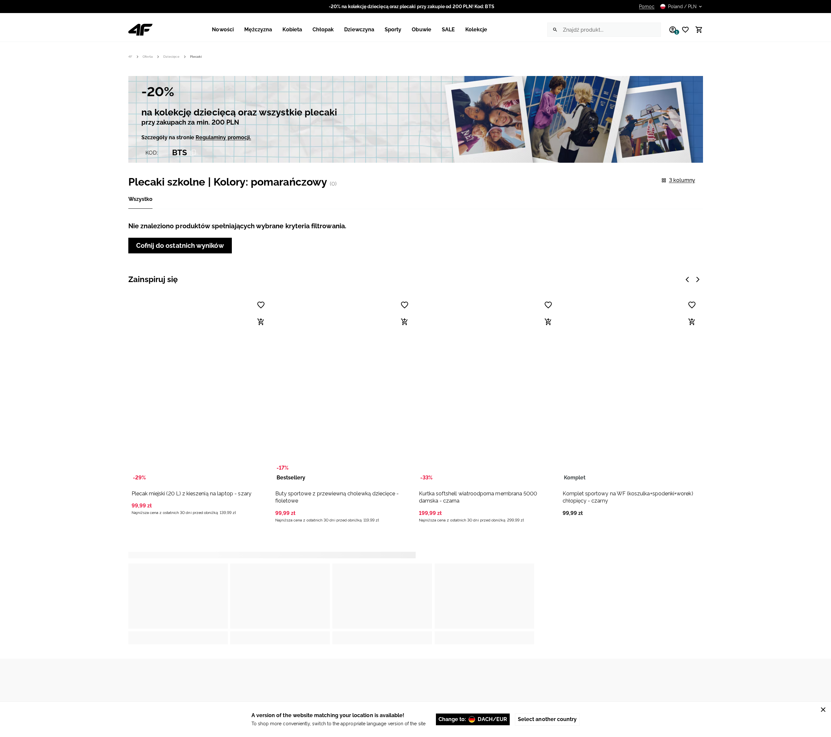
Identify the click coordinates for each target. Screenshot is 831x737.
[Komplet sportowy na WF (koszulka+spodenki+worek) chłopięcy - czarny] (630, 390)
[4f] (140, 29)
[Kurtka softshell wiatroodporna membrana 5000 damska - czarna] (487, 390)
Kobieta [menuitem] (292, 29)
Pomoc (646, 6)
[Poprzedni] (687, 279)
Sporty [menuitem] (393, 29)
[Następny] (698, 279)
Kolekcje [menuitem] (476, 29)
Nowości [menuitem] (222, 29)
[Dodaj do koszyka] (261, 322)
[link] (415, 119)
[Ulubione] (683, 30)
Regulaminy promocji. (223, 137)
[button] (199, 405)
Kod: (151, 153)
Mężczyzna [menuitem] (258, 29)
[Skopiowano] (193, 153)
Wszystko (140, 199)
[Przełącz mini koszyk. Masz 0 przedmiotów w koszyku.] (696, 30)
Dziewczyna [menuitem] (359, 29)
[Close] (823, 709)
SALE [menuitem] (448, 29)
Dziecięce (171, 56)
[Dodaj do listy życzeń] (261, 305)
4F (130, 56)
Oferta (148, 56)
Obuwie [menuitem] (421, 29)
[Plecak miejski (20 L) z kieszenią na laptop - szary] (199, 390)
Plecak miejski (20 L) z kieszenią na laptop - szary (191, 493)
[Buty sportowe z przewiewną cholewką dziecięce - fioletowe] (343, 390)
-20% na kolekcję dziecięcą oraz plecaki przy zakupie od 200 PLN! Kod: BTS (411, 6)
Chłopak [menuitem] (323, 29)
